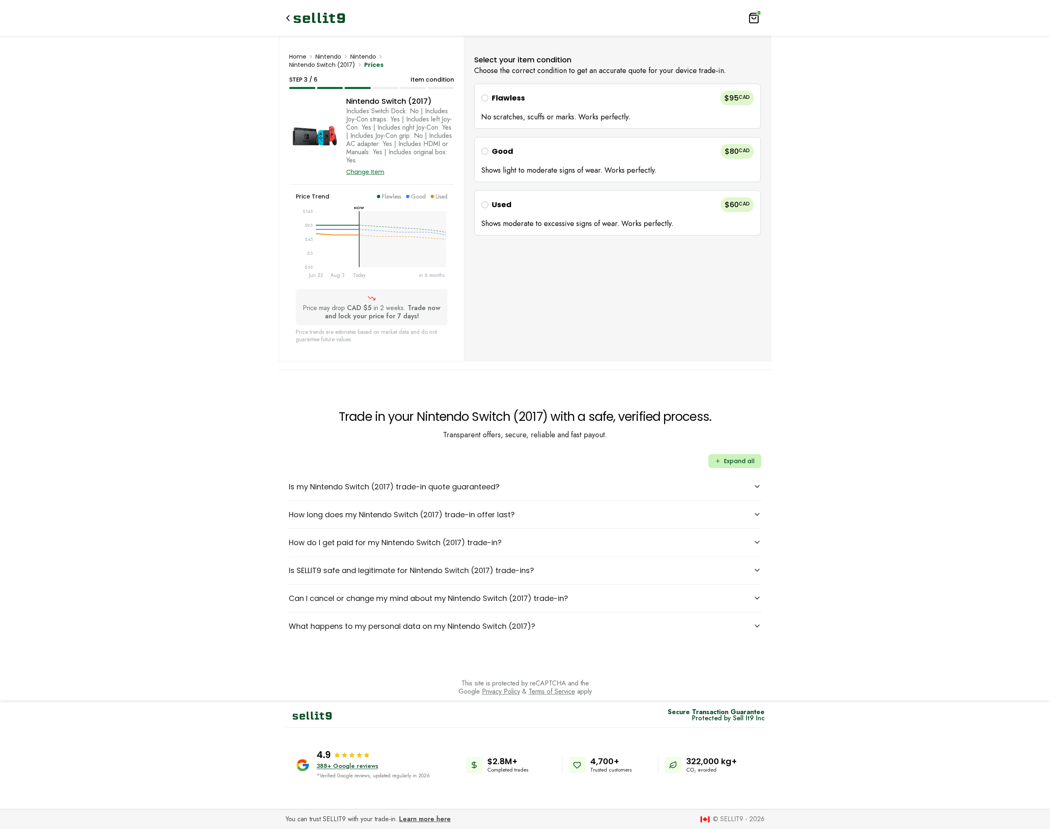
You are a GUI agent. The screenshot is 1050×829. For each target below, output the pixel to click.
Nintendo (328, 57)
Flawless (508, 98)
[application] (371, 245)
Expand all (739, 461)
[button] (617, 106)
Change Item (365, 172)
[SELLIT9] (319, 18)
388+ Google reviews (347, 765)
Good (502, 151)
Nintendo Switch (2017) (322, 65)
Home (297, 57)
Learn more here (425, 819)
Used (501, 204)
